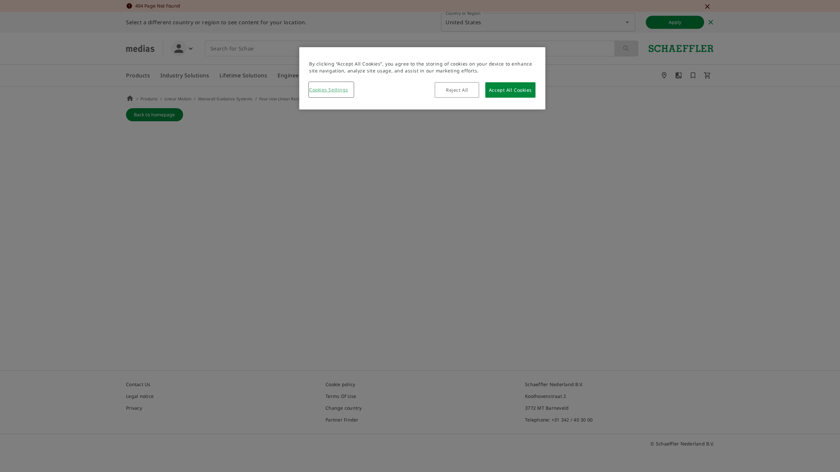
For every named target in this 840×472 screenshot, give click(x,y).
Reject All (457, 90)
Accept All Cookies (510, 90)
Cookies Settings (328, 90)
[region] (422, 78)
